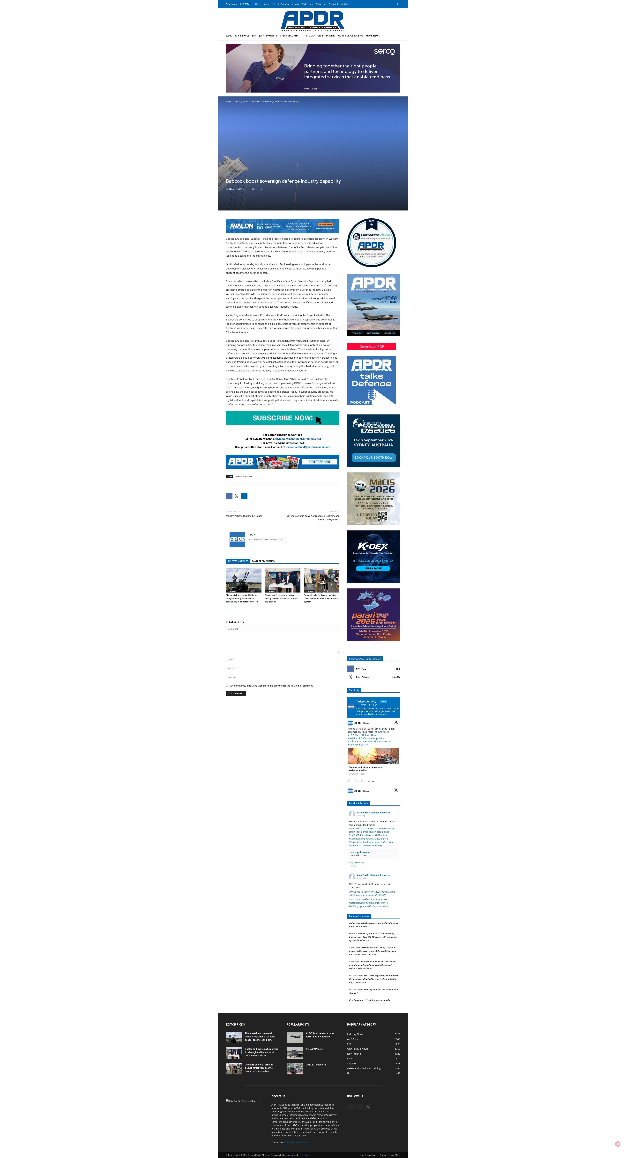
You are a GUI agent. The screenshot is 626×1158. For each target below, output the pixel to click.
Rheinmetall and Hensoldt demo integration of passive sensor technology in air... (260, 1036)
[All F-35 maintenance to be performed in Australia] (295, 1037)
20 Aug (366, 723)
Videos (295, 4)
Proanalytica (305, 1155)
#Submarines (380, 899)
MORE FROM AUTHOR (263, 561)
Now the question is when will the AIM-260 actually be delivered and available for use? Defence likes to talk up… (372, 941)
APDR (231, 189)
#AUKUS (353, 899)
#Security (373, 741)
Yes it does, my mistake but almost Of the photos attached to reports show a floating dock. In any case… (373, 955)
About (267, 4)
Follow (396, 677)
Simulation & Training (320, 35)
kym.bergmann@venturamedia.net (298, 439)
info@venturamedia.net (297, 1142)
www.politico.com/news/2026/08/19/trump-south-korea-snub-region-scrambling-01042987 (372, 832)
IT (302, 35)
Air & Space (242, 35)
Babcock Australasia (243, 476)
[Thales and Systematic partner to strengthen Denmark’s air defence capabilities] (282, 580)
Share (353, 866)
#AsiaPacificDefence (359, 738)
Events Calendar (281, 4)
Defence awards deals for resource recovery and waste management (313, 517)
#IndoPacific (385, 741)
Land (229, 35)
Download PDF (371, 346)
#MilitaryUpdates (357, 741)
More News (373, 35)
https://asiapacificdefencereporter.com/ (265, 539)
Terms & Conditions (367, 1155)
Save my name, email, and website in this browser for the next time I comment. (271, 685)
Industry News (241, 101)
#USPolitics (354, 735)
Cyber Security (289, 35)
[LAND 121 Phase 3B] (295, 1068)
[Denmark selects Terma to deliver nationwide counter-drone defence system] (321, 580)
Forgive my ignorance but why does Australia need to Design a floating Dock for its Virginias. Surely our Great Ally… (373, 990)
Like (398, 669)
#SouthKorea (382, 731)
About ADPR (394, 1155)
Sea (254, 35)
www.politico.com (361, 852)
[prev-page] (228, 608)
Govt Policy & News (350, 35)
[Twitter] (397, 4)
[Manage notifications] (617, 1144)
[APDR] (313, 20)
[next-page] (233, 608)
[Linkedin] (392, 4)
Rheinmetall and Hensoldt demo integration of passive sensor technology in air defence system (242, 598)
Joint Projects (268, 35)
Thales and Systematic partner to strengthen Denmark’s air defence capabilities (281, 598)
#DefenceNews (369, 735)
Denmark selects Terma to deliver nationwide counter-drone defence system (321, 598)
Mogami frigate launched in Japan (244, 515)
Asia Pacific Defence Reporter (373, 812)
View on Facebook (356, 862)
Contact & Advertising (339, 4)
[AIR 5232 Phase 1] (295, 1053)
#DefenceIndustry (358, 744)
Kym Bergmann (356, 976)
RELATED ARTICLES (238, 561)
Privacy (383, 1155)
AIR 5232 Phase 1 (315, 1049)
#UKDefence (365, 899)
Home (258, 4)
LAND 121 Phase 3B (316, 1064)
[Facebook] (386, 4)
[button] (396, 35)
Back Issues (307, 4)
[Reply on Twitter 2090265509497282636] (350, 781)
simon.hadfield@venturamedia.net (308, 447)
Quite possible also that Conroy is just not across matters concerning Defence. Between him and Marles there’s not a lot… (373, 927)
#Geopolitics (377, 738)
